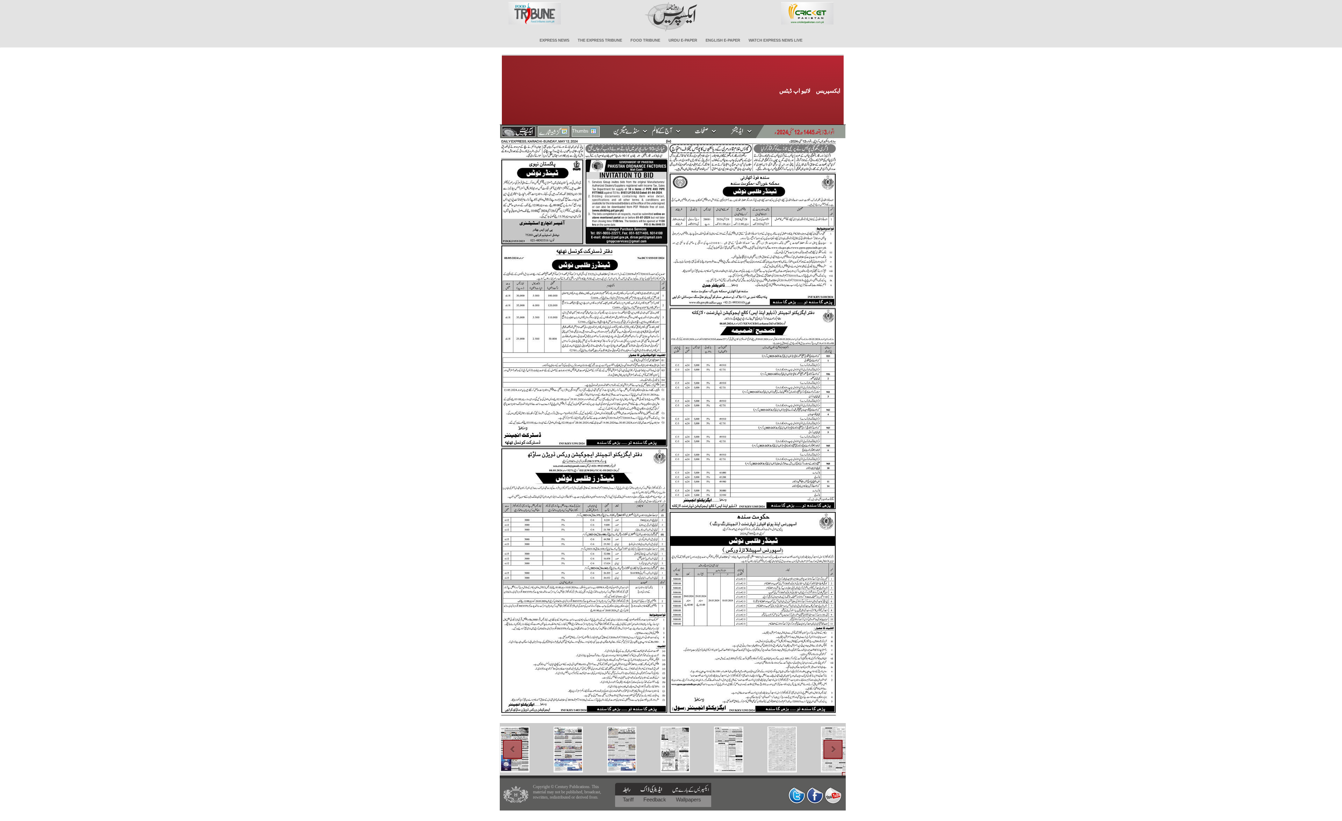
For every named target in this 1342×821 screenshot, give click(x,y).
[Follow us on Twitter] (797, 795)
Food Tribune (645, 40)
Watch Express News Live (775, 40)
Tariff (629, 799)
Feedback (655, 799)
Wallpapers (688, 799)
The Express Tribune (600, 40)
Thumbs (580, 131)
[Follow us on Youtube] (833, 795)
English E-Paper (723, 40)
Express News (554, 40)
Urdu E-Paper (683, 40)
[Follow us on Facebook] (815, 795)
